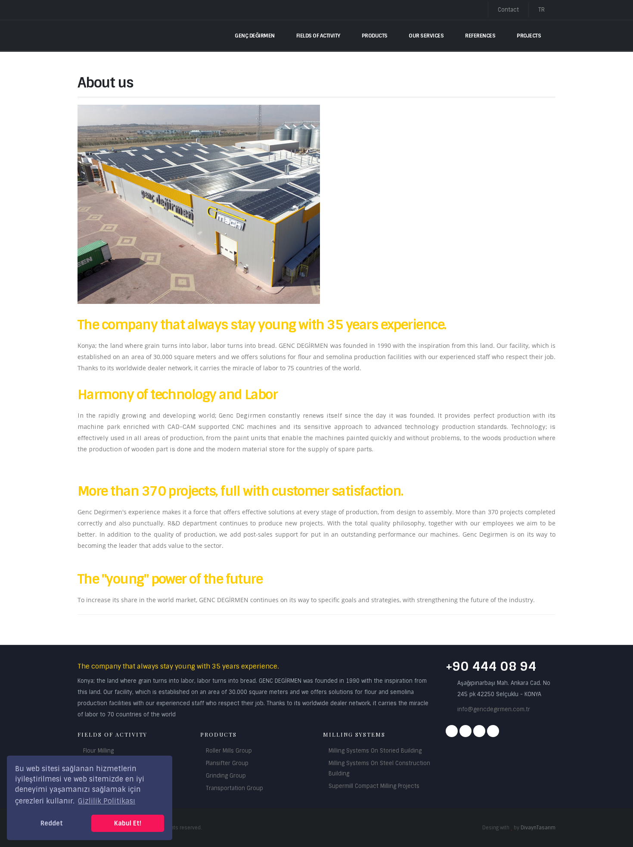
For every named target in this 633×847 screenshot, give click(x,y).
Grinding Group (226, 775)
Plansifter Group (227, 763)
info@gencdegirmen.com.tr (493, 709)
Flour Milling (98, 750)
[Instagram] (465, 731)
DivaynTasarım (538, 828)
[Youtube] (479, 731)
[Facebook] (452, 731)
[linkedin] (493, 731)
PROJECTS (529, 35)
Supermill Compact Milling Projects (374, 786)
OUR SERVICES (426, 35)
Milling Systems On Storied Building (375, 750)
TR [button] (542, 9)
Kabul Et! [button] (127, 823)
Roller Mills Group (229, 750)
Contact (508, 9)
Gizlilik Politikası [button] (106, 801)
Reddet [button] (51, 823)
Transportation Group (234, 788)
